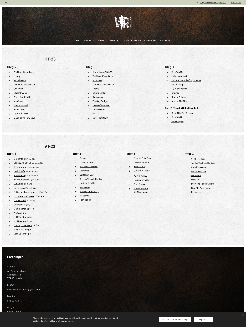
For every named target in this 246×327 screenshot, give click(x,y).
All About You (20, 167)
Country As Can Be (22, 163)
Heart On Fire (139, 166)
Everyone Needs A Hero (202, 183)
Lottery (17, 76)
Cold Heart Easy (87, 175)
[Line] (6, 2)
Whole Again (177, 121)
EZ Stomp (84, 195)
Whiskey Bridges (100, 101)
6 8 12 (96, 113)
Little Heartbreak (179, 76)
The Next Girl (20, 200)
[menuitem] (78, 40)
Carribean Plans (198, 159)
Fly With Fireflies (179, 88)
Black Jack (19, 109)
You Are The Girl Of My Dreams (186, 80)
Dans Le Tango (21, 233)
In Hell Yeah (19, 175)
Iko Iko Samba (141, 188)
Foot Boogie (85, 199)
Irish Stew (18, 101)
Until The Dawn (21, 217)
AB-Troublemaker (22, 179)
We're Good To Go (22, 97)
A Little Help (85, 187)
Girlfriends (18, 204)
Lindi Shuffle (19, 171)
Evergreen (196, 192)
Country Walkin (86, 162)
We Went (18, 213)
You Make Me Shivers (24, 196)
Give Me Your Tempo (201, 188)
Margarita (18, 158)
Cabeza (83, 158)
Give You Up (177, 72)
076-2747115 (236, 2)
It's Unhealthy (20, 80)
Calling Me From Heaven (25, 192)
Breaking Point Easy (89, 191)
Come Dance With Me (103, 72)
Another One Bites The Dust (203, 163)
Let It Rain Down (100, 118)
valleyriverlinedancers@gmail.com (213, 2)
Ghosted (175, 93)
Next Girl (195, 179)
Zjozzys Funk (99, 109)
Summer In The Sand (89, 166)
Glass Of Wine (20, 93)
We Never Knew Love (24, 72)
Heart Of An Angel (101, 105)
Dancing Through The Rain (91, 179)
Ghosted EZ (19, 88)
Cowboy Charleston (23, 225)
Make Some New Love (24, 118)
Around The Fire (179, 101)
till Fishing (142, 176)
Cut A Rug (18, 183)
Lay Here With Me (87, 183)
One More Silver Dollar (24, 84)
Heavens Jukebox (141, 162)
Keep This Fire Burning (182, 113)
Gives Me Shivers (198, 167)
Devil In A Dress (21, 113)
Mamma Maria (21, 208)
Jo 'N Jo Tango (141, 192)
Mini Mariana (20, 221)
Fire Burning (177, 84)
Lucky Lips (19, 188)
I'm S (136, 176)
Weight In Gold (21, 105)
